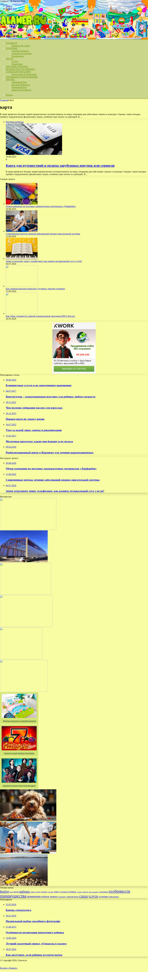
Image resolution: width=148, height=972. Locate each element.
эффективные (114, 897)
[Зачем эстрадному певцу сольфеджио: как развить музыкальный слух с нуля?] (22, 258)
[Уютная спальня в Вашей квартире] (19, 723)
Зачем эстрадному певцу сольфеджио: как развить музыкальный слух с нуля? (44, 261)
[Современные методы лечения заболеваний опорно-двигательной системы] (22, 231)
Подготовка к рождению (24, 74)
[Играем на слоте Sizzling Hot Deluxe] (19, 755)
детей (37, 892)
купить (72, 891)
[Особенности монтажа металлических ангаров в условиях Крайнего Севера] (24, 561)
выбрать (24, 891)
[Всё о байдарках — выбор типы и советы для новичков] (24, 885)
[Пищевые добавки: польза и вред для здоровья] (21, 658)
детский (50, 892)
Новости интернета (21, 90)
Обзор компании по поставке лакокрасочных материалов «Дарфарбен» (41, 206)
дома (56, 891)
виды (16, 891)
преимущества (13, 896)
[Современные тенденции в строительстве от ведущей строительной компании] (28, 852)
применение (34, 896)
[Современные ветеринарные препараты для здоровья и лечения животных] (28, 529)
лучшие (79, 892)
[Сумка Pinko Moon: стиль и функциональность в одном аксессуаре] (25, 594)
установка (103, 896)
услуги (93, 896)
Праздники (17, 64)
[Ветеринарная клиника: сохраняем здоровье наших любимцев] (24, 691)
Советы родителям (18, 72)
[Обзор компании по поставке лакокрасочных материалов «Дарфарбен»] (22, 203)
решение (61, 897)
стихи (83, 896)
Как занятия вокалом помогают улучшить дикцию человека (35, 288)
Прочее (10, 79)
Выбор (4, 891)
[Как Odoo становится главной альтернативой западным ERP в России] (22, 313)
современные (72, 896)
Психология (17, 56)
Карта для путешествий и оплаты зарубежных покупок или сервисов (60, 165)
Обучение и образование (22, 77)
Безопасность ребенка (20, 69)
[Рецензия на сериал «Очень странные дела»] (19, 788)
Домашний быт (19, 82)
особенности (119, 891)
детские (43, 892)
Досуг (10, 59)
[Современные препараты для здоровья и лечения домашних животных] (28, 820)
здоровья (63, 892)
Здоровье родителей (22, 53)
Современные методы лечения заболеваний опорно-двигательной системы (43, 234)
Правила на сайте (21, 46)
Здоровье (11, 48)
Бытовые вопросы (21, 85)
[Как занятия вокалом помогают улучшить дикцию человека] (22, 286)
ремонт (54, 896)
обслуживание (93, 892)
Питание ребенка (17, 66)
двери (32, 892)
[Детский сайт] (23, 28)
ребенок (45, 896)
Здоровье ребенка (20, 51)
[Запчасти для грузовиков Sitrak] (26, 626)
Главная (4, 100)
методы (85, 892)
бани (11, 892)
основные (103, 892)
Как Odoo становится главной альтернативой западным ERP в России (40, 316)
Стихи (15, 61)
